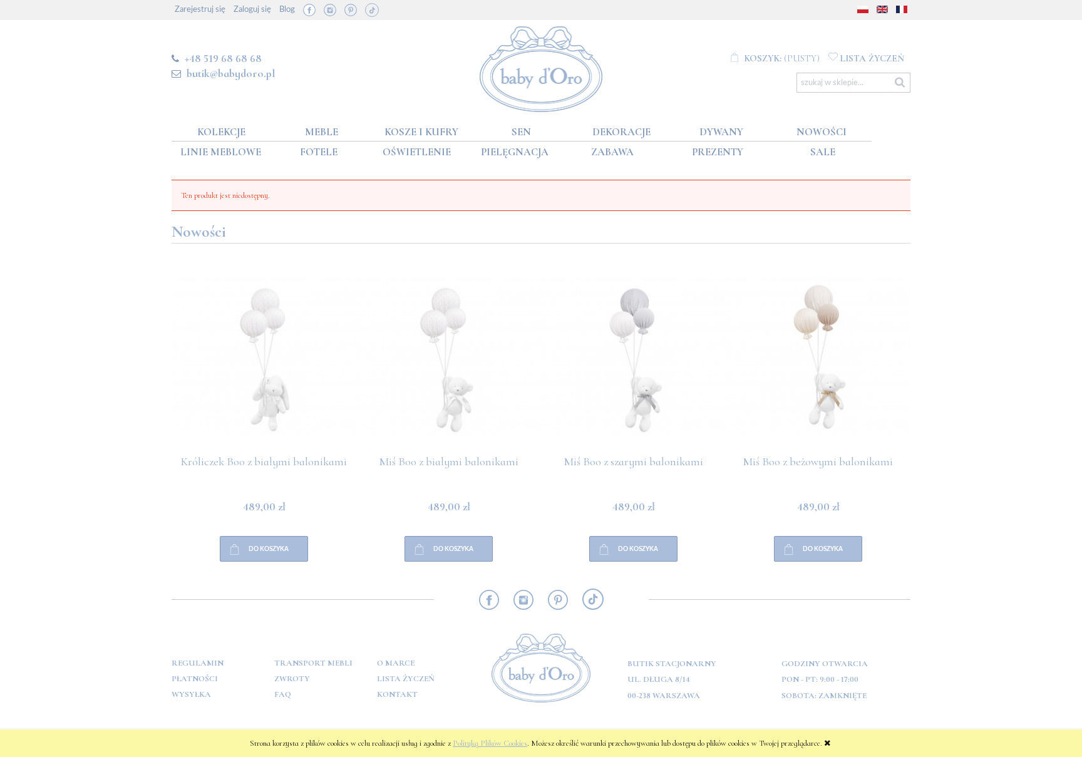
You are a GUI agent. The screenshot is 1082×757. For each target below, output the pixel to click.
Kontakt (397, 694)
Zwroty (292, 679)
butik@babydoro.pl (231, 73)
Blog (287, 10)
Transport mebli (313, 663)
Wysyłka (191, 694)
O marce (396, 663)
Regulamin (198, 663)
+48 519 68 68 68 (223, 58)
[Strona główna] (541, 66)
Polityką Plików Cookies (490, 743)
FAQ (282, 694)
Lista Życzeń (406, 679)
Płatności (195, 679)
